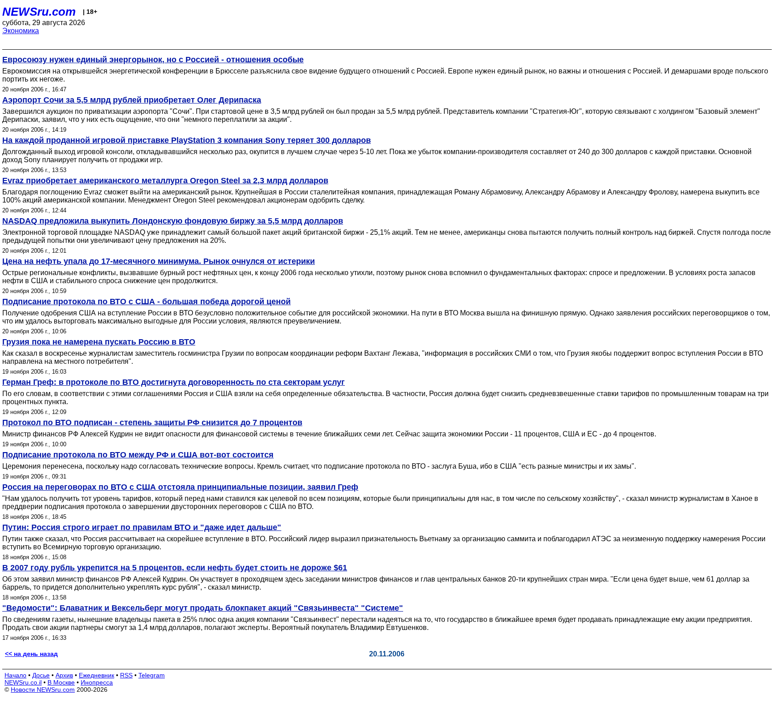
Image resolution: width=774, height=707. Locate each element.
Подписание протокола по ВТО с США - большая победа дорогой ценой (146, 301)
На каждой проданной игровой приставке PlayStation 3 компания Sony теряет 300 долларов (186, 140)
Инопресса (97, 682)
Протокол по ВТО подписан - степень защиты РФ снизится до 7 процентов (152, 422)
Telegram (151, 675)
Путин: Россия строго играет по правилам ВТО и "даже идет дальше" (141, 527)
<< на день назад (31, 653)
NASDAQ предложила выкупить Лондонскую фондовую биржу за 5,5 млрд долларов (172, 220)
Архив (64, 675)
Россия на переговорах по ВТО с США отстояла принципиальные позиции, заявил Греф (180, 487)
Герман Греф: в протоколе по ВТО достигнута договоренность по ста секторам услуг (173, 382)
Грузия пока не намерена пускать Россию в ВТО (98, 341)
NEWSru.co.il (23, 682)
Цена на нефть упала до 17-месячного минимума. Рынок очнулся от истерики (158, 261)
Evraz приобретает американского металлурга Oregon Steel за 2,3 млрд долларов (165, 180)
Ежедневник (96, 675)
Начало (15, 675)
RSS (126, 675)
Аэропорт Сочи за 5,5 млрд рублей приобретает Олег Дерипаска (131, 99)
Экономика (20, 30)
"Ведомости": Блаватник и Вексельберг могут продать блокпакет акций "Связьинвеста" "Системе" (202, 608)
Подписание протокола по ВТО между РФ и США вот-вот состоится (138, 454)
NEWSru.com (39, 11)
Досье (41, 675)
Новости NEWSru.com (43, 689)
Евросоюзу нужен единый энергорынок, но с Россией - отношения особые (153, 59)
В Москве (61, 682)
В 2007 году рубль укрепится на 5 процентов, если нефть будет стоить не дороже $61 (174, 567)
